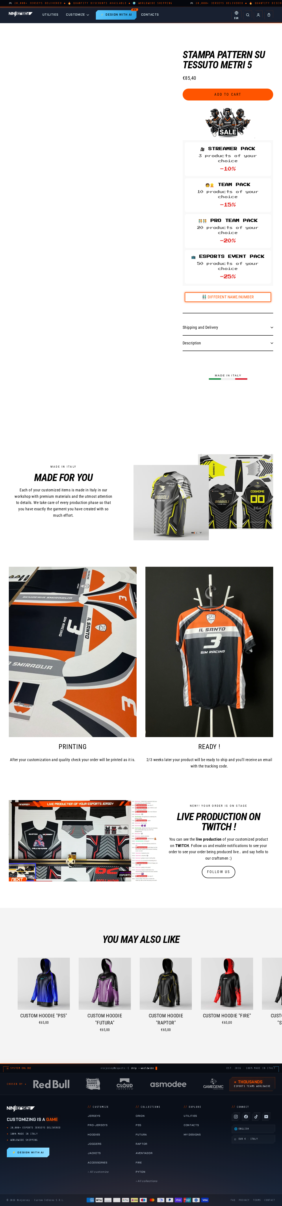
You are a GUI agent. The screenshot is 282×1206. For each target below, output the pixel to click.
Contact (269, 1200)
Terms (257, 1200)
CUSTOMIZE (75, 15)
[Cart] (268, 15)
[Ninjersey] (21, 15)
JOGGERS (95, 1144)
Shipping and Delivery (200, 327)
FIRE (139, 1162)
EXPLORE (192, 1107)
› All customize (98, 1172)
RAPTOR (141, 1144)
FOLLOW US (218, 872)
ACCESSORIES (98, 1162)
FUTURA (141, 1134)
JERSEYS (94, 1116)
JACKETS (94, 1153)
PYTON (140, 1172)
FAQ (233, 1200)
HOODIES (94, 1134)
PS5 (138, 1125)
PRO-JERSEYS (98, 1125)
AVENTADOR (144, 1153)
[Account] (258, 15)
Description (192, 343)
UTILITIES (51, 15)
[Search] (247, 15)
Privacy (244, 1200)
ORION (140, 1116)
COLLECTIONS (148, 1107)
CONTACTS (150, 15)
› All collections (147, 1181)
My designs (192, 1134)
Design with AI (28, 1152)
